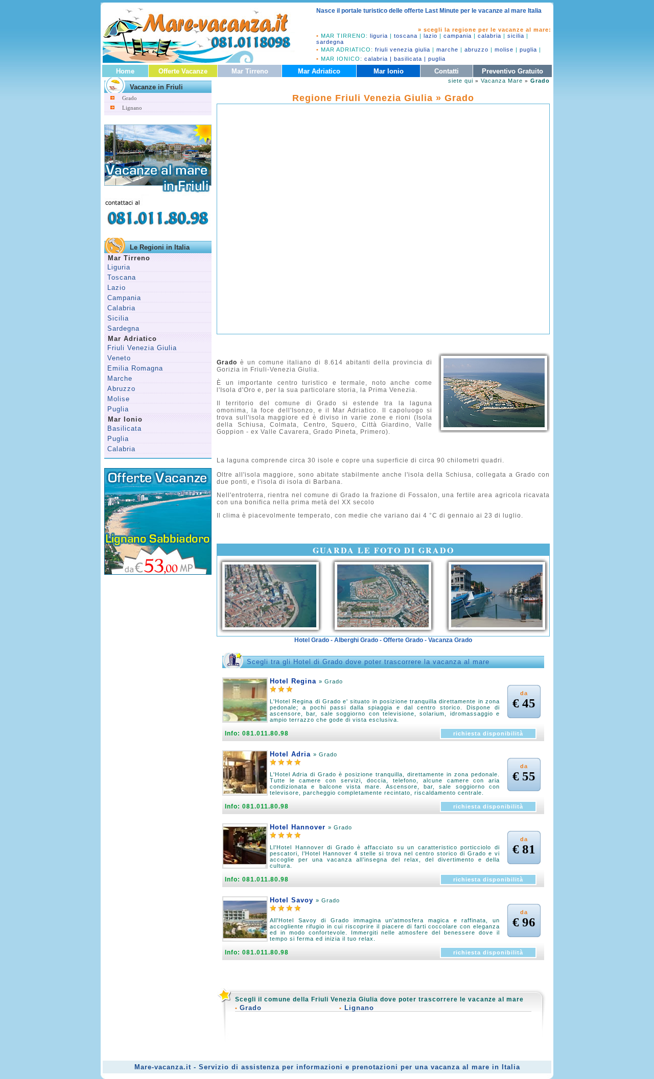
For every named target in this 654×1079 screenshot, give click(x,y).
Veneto (119, 358)
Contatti (446, 71)
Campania (124, 298)
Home (125, 71)
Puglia (118, 409)
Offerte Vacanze (182, 71)
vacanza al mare (460, 1067)
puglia (528, 49)
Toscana (121, 277)
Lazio (116, 287)
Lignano (132, 108)
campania (457, 36)
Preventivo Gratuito (512, 71)
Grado (129, 98)
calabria (489, 36)
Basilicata (124, 428)
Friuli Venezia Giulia (142, 348)
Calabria (121, 308)
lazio (430, 36)
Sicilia (118, 318)
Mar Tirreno (249, 71)
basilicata (408, 59)
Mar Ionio (388, 71)
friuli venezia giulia (402, 49)
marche (447, 49)
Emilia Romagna (135, 368)
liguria (379, 36)
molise (504, 49)
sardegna (330, 42)
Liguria (118, 267)
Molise (118, 399)
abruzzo (476, 49)
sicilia (515, 36)
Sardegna (123, 328)
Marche (119, 378)
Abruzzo (121, 389)
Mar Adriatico (319, 71)
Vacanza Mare (502, 81)
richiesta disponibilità (488, 733)
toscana (405, 36)
